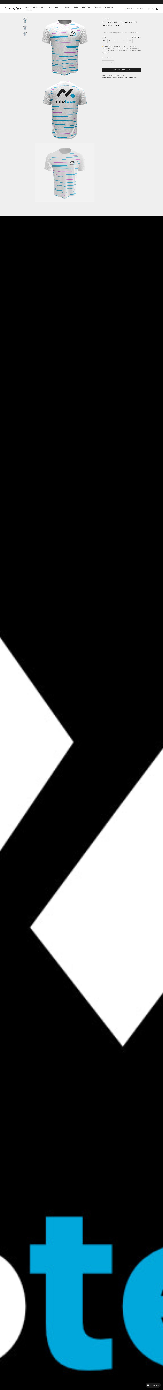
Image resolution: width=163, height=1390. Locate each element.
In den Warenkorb (121, 70)
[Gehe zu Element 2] (24, 27)
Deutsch (140, 8)
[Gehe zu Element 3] (24, 34)
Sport (67, 7)
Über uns (86, 7)
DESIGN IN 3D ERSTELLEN (34, 7)
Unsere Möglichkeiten (103, 7)
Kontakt (28, 10)
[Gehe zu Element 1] (24, 20)
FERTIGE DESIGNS (55, 7)
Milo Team (106, 19)
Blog (76, 7)
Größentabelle (136, 37)
